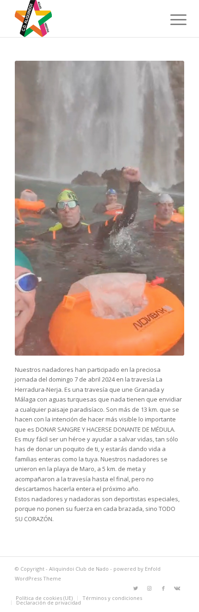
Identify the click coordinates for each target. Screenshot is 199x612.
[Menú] (171, 19)
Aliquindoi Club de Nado (79, 568)
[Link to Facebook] (163, 588)
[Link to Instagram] (149, 588)
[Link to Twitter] (136, 588)
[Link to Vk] (177, 588)
